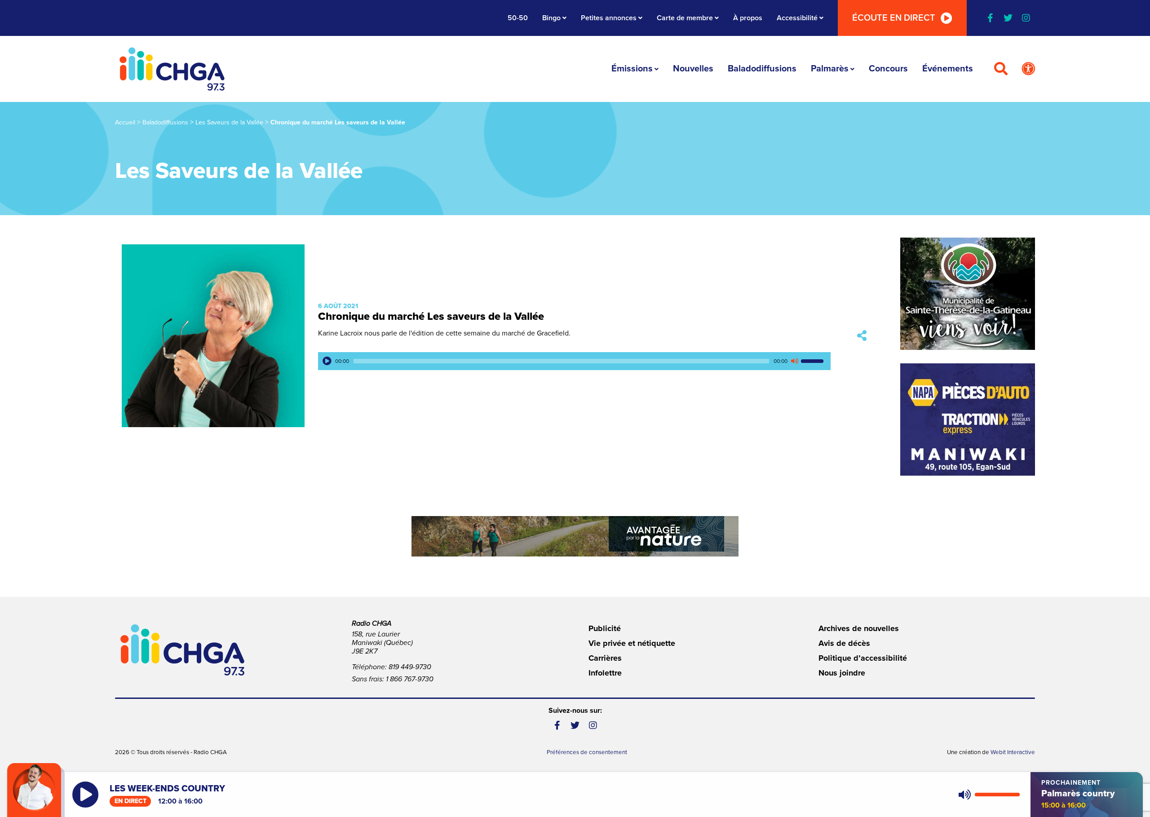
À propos (747, 17)
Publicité (604, 628)
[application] (574, 361)
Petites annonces (609, 17)
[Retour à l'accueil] (172, 69)
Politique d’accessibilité (862, 658)
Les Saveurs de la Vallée (229, 122)
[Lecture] (327, 361)
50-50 (518, 17)
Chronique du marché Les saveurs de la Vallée (431, 316)
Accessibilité (797, 17)
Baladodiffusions (762, 68)
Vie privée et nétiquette (631, 643)
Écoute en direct (893, 18)
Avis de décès (844, 643)
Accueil (125, 122)
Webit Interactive (1013, 752)
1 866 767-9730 (409, 679)
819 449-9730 (410, 666)
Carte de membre (685, 17)
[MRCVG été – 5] (575, 536)
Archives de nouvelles (858, 628)
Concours (888, 68)
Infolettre (605, 673)
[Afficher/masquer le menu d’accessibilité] (1028, 69)
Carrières (605, 658)
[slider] (813, 361)
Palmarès (830, 68)
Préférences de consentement (587, 752)
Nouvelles (693, 68)
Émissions (632, 68)
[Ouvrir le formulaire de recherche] (1001, 69)
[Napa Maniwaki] (967, 419)
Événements (947, 68)
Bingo (551, 17)
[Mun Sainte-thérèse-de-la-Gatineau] (967, 294)
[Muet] (794, 361)
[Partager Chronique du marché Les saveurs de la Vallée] (862, 335)
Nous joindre (841, 673)
